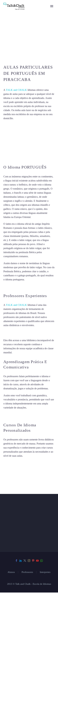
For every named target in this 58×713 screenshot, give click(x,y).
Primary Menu (52, 6)
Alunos (11, 572)
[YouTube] (37, 560)
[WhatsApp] (41, 560)
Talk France (9, 286)
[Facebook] (16, 560)
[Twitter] (25, 560)
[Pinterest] (33, 560)
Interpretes (45, 572)
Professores (27, 572)
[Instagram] (29, 560)
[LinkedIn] (20, 560)
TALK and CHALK (16, 90)
